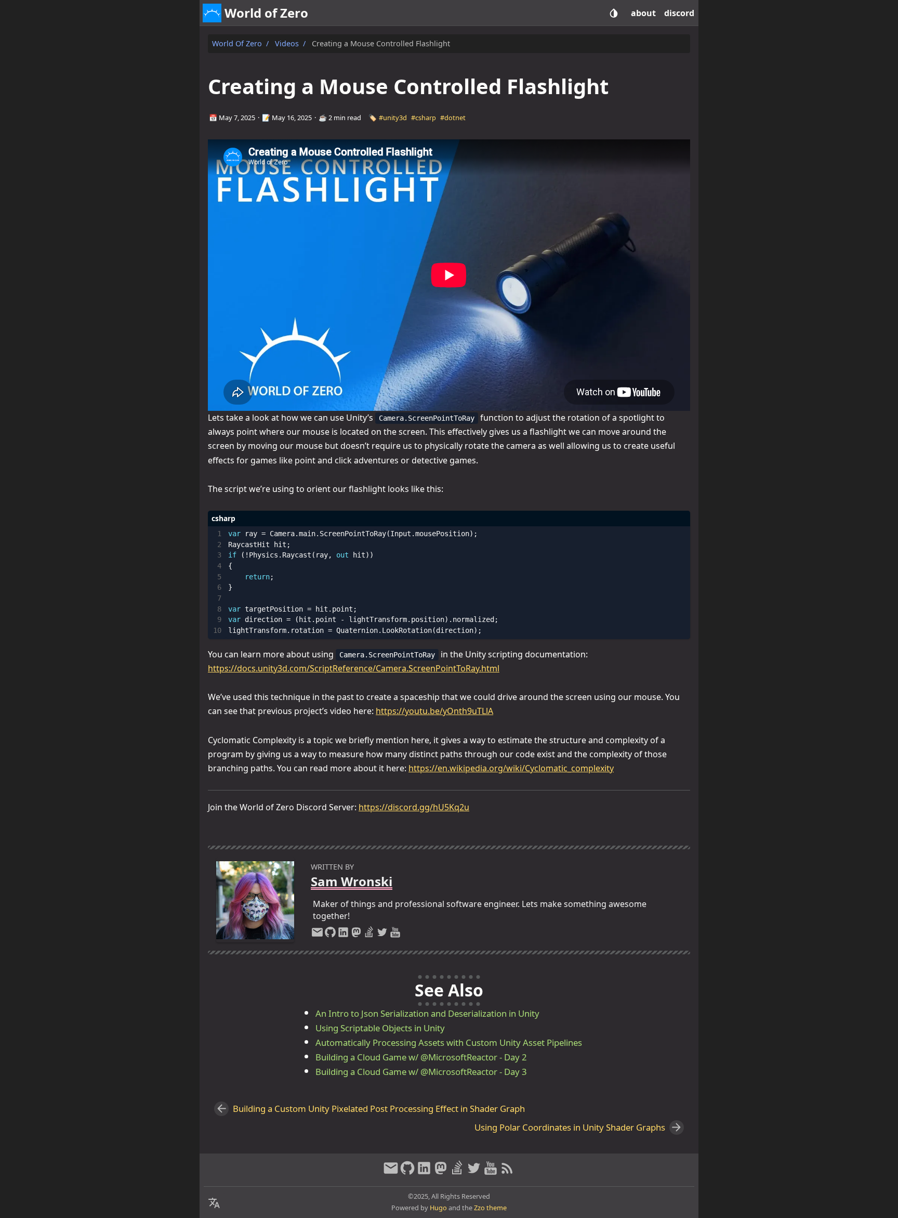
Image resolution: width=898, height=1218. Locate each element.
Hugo (438, 1207)
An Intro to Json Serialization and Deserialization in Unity (427, 1013)
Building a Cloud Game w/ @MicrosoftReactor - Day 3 (421, 1072)
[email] (317, 935)
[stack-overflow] (369, 935)
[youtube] (395, 935)
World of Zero (237, 43)
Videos (287, 43)
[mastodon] (356, 935)
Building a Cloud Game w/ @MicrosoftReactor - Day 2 (421, 1057)
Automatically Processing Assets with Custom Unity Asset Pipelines (448, 1042)
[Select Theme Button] (614, 13)
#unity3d (393, 117)
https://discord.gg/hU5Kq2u (414, 807)
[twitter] (382, 935)
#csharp (423, 117)
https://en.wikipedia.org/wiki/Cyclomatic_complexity (511, 768)
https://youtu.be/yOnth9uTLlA (434, 711)
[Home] (212, 13)
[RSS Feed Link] (507, 1172)
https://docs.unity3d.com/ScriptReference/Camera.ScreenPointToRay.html (353, 668)
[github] (330, 935)
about (643, 13)
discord (679, 13)
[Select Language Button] (214, 1203)
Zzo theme (490, 1207)
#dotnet (453, 117)
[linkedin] (343, 935)
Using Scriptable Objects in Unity (380, 1028)
